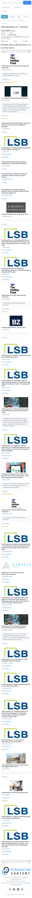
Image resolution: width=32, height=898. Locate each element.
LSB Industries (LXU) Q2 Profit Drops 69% (15, 792)
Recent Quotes (5, 7)
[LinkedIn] (18, 890)
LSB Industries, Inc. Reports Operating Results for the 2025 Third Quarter (16, 685)
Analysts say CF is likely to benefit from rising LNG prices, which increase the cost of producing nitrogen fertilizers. (16, 485)
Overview (4, 20)
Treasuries (4, 23)
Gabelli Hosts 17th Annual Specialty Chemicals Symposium (13, 573)
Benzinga (5, 224)
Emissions (11, 82)
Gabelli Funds (7, 579)
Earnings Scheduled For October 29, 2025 (15, 214)
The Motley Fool (6, 79)
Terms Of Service (17, 884)
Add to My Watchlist (6, 38)
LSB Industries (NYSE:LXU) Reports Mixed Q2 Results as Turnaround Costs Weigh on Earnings (16, 124)
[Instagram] (22, 890)
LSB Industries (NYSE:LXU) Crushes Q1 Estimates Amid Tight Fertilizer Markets (15, 162)
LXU (12, 30)
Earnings (6, 82)
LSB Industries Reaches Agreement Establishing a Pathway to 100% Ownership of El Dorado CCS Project (16, 270)
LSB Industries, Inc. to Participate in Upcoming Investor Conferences (13, 740)
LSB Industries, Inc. (8, 154)
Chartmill (5, 132)
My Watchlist (17, 7)
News (9, 20)
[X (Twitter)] (10, 890)
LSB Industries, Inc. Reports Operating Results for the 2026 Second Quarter (16, 148)
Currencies (14, 20)
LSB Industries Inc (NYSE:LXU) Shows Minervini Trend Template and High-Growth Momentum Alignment (15, 191)
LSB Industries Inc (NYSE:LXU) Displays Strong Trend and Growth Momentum (14, 627)
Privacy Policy (26, 883)
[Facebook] (14, 890)
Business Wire (6, 157)
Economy (7, 494)
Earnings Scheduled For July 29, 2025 (14, 327)
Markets (4, 16)
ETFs (19, 16)
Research (25, 41)
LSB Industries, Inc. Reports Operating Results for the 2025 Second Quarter (16, 817)
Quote (6, 41)
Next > (29, 51)
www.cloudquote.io (16, 879)
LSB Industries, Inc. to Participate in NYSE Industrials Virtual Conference (15, 660)
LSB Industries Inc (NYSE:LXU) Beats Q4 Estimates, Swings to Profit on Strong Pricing (14, 175)
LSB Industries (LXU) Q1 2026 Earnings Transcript (14, 296)
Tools (25, 16)
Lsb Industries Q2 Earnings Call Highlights (15, 98)
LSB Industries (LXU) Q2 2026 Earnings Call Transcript (15, 66)
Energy (15, 82)
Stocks (12, 16)
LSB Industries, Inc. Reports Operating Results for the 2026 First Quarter (16, 356)
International (21, 20)
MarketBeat (5, 115)
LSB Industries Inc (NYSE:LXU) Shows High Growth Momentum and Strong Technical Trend (15, 410)
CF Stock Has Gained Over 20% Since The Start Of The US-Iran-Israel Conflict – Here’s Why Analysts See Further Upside (15, 475)
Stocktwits (5, 491)
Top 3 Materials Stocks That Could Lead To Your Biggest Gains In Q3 (15, 766)
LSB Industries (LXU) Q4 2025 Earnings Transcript (14, 510)
